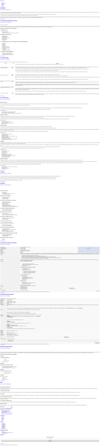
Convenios (2, 171)
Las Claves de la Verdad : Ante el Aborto (8, 242)
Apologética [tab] (2, 141)
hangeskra (9, 9)
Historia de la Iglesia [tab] (3, 102)
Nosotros (4, 181)
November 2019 (4, 424)
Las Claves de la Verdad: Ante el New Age (8, 20)
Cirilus (3, 443)
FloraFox (6, 26)
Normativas (2, 183)
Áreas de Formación (4, 97)
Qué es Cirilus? (4, 3)
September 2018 (4, 426)
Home (2, 2)
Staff (2, 5)
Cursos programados (4, 57)
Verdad (3, 292)
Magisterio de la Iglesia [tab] (4, 158)
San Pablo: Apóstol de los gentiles (7, 294)
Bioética (4, 380)
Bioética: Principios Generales (6, 346)
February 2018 (4, 428)
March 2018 (3, 427)
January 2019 (3, 425)
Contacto (3, 6)
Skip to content (2, 0)
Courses (3, 4)
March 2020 (3, 423)
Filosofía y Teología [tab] (3, 125)
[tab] (50, 100)
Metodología (2, 7)
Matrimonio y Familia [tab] (3, 114)
